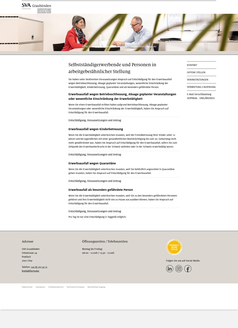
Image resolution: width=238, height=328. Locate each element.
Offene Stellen (196, 72)
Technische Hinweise (75, 287)
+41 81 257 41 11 (39, 267)
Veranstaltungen (197, 79)
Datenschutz (27, 287)
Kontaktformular (30, 271)
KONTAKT (192, 65)
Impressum (40, 287)
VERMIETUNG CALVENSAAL (201, 87)
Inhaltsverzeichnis (55, 287)
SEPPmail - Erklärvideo (201, 98)
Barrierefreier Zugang (96, 287)
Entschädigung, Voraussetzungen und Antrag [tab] (94, 120)
